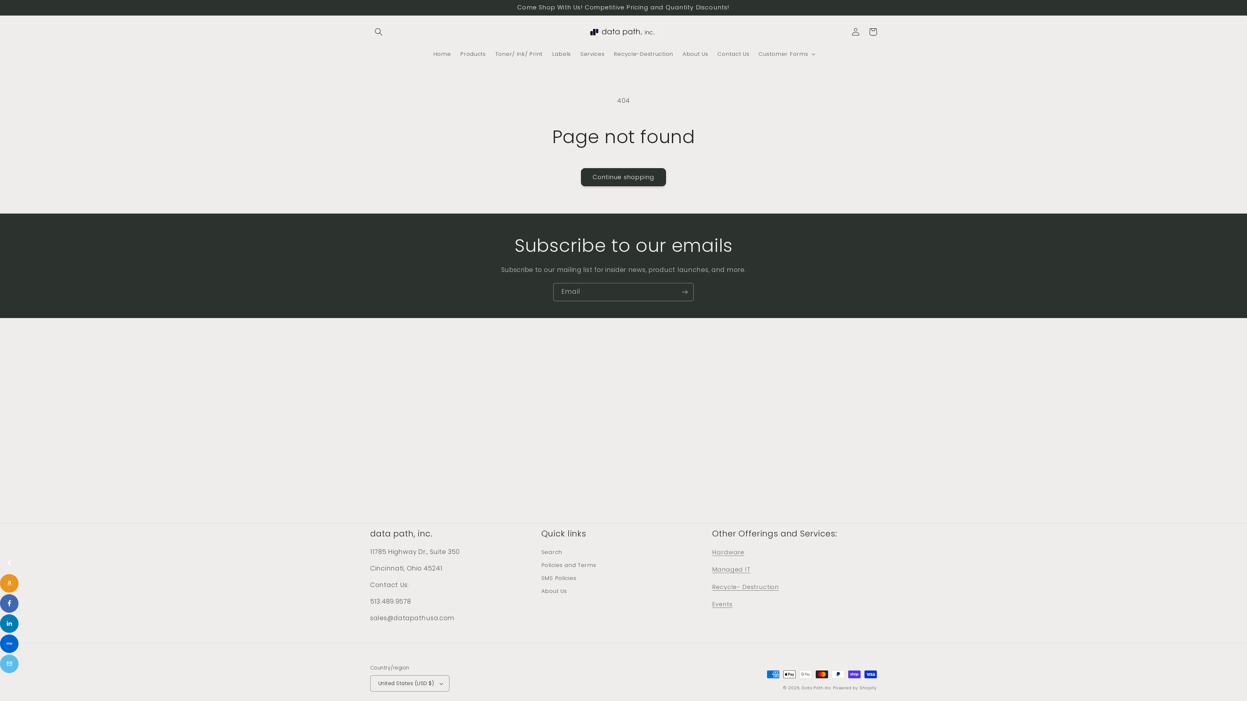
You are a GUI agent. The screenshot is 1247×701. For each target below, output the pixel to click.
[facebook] (9, 603)
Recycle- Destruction (745, 587)
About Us (554, 591)
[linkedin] (9, 623)
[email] (9, 664)
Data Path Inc (816, 688)
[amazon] (9, 583)
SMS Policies (558, 578)
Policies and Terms (568, 565)
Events (722, 604)
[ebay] (9, 643)
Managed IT (731, 569)
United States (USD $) (406, 683)
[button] (378, 32)
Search (551, 552)
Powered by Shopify (855, 688)
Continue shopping (623, 177)
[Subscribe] (684, 292)
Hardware (728, 552)
